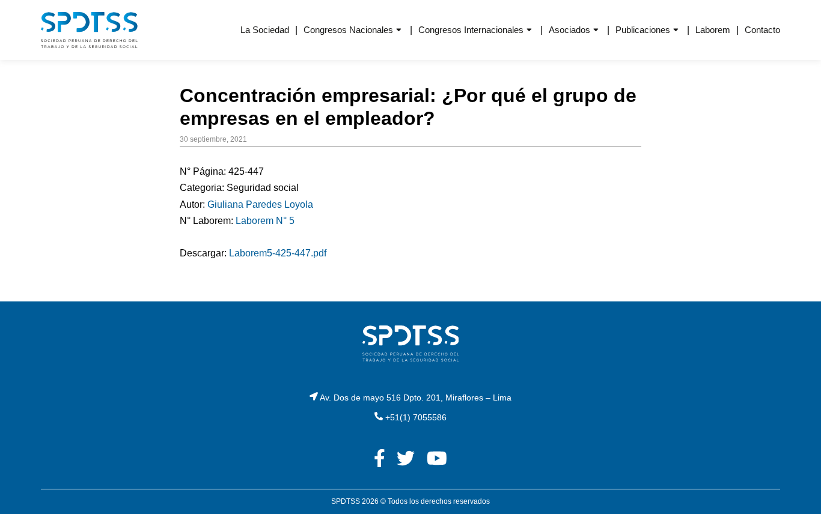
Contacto (762, 30)
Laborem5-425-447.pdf (277, 253)
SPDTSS (345, 501)
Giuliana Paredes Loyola (260, 204)
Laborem (712, 30)
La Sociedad (264, 30)
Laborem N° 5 (265, 221)
